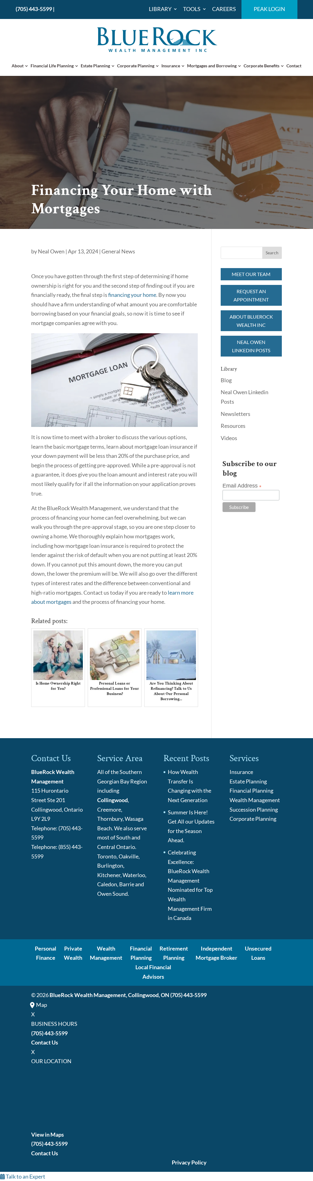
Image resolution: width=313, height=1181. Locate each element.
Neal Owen (51, 251)
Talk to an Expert (25, 1176)
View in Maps (47, 1134)
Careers (224, 9)
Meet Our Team (251, 274)
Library (160, 9)
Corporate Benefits (261, 65)
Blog (226, 380)
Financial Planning (251, 790)
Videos (229, 438)
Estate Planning (95, 65)
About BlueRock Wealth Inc (251, 321)
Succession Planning (254, 809)
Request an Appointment (251, 295)
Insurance (170, 65)
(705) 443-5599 (34, 9)
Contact (293, 65)
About (18, 65)
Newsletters (235, 413)
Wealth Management (255, 800)
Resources (233, 425)
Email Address (242, 486)
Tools (192, 9)
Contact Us (44, 1042)
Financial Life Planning (52, 65)
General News (118, 251)
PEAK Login (269, 9)
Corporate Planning (135, 65)
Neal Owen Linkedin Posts (251, 346)
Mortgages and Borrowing (212, 65)
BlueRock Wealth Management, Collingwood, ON (109, 995)
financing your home (132, 294)
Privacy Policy (189, 1162)
